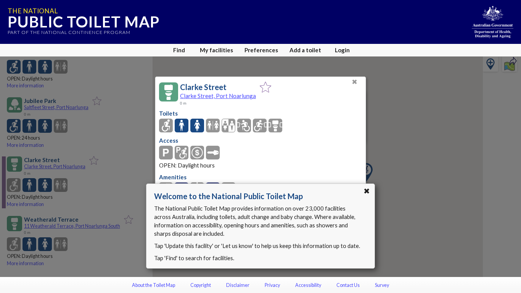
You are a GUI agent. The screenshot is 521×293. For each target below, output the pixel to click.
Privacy (272, 285)
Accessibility (308, 285)
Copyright (200, 285)
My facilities (216, 50)
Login (342, 50)
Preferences (261, 50)
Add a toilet (305, 50)
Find (179, 50)
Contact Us (348, 285)
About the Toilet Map (153, 285)
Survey (382, 285)
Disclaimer (237, 285)
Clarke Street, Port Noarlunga (218, 95)
